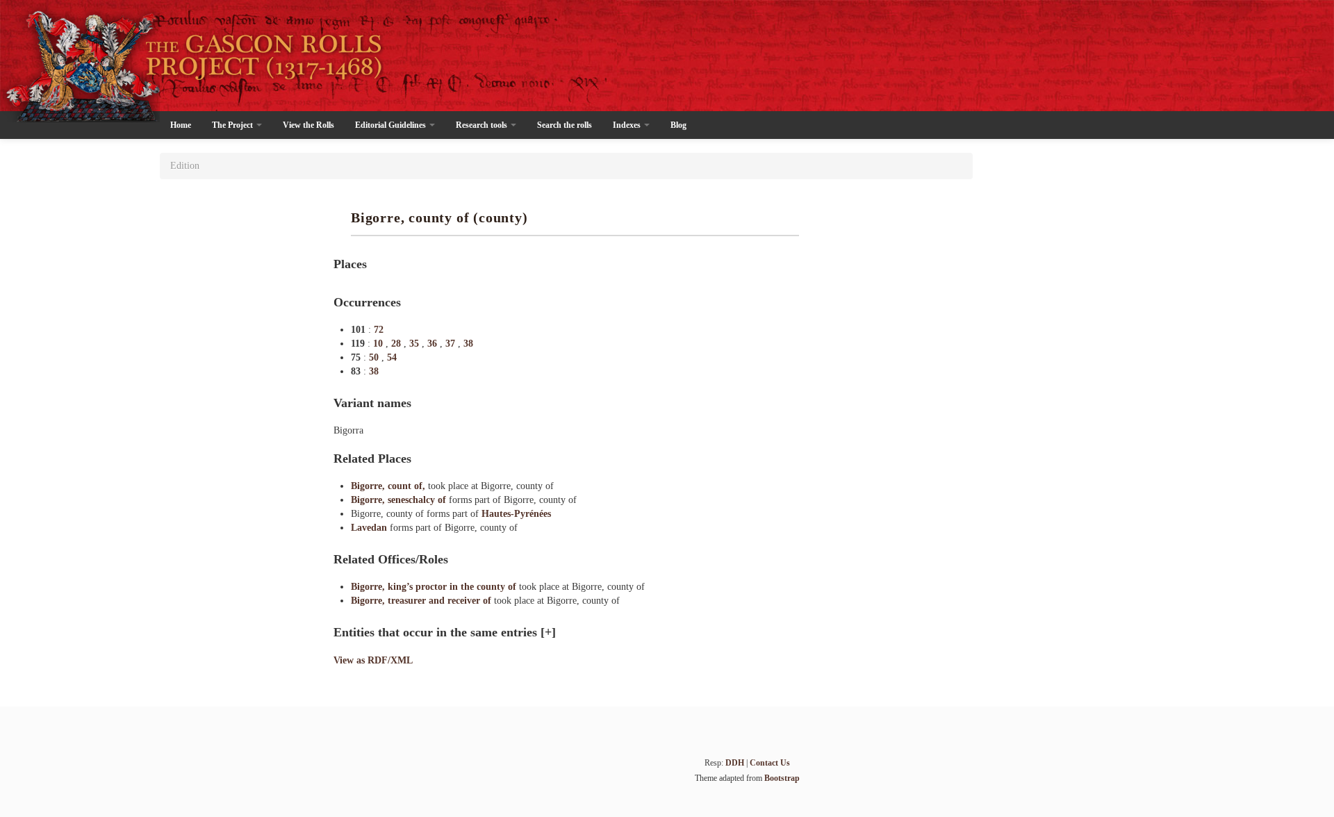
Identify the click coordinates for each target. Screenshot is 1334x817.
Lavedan (370, 527)
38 (468, 343)
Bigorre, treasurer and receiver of (422, 600)
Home (180, 125)
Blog (678, 125)
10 (379, 343)
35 (415, 343)
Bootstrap (782, 778)
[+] (548, 632)
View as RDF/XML (373, 660)
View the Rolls (308, 125)
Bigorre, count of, (389, 486)
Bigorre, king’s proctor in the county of (435, 586)
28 (397, 343)
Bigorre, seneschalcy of (400, 500)
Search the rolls (564, 125)
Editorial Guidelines (391, 125)
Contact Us (770, 763)
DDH (734, 763)
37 (451, 343)
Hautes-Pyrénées (516, 514)
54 (392, 357)
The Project (233, 125)
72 (379, 329)
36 (433, 343)
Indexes (628, 125)
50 (375, 357)
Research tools (482, 125)
